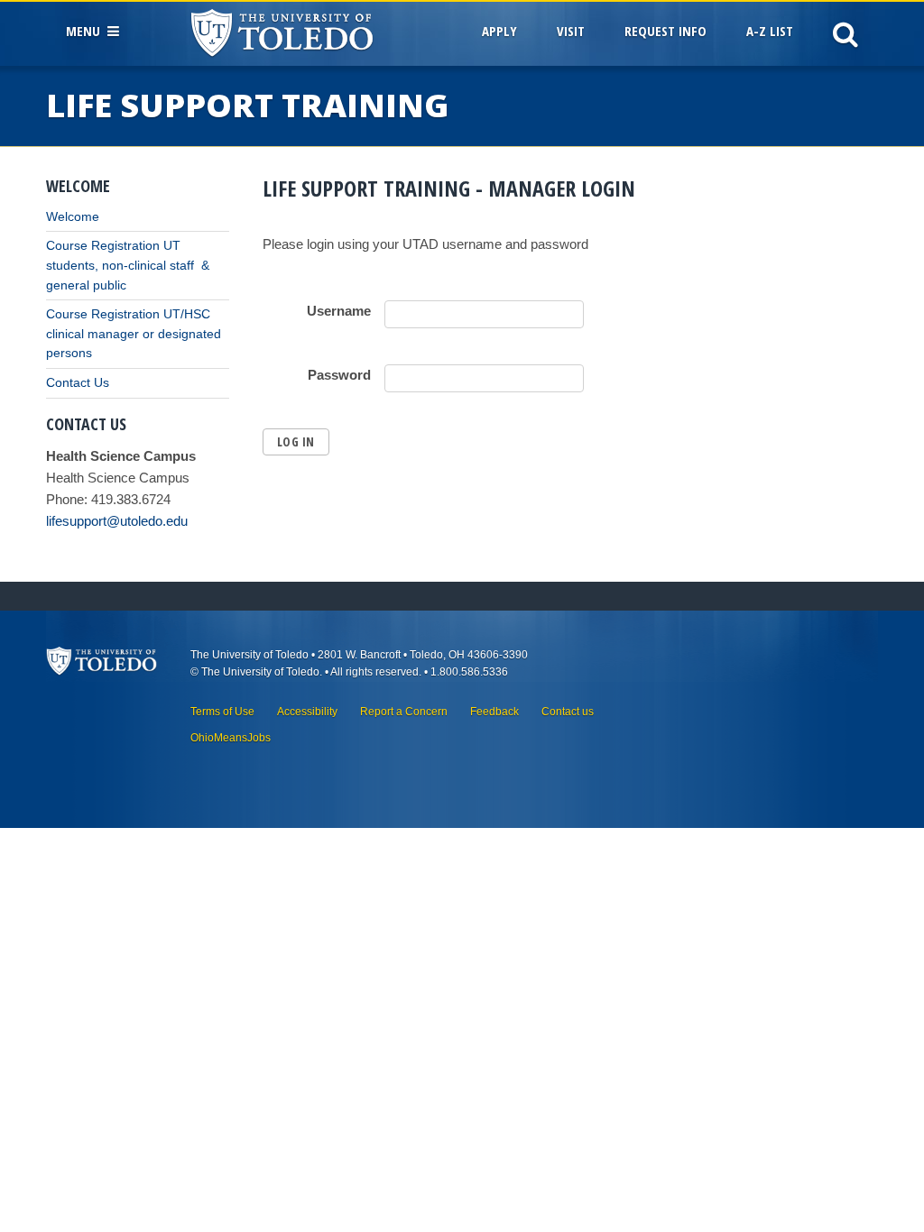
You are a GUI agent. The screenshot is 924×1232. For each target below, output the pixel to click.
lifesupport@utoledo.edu (117, 521)
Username (339, 310)
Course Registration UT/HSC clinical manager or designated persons (133, 334)
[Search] (845, 34)
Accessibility (307, 711)
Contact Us (77, 383)
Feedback (494, 711)
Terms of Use (222, 711)
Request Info (665, 31)
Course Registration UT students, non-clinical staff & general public (127, 265)
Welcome (72, 217)
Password (339, 374)
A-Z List (769, 31)
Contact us (567, 711)
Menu (86, 31)
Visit (571, 31)
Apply (499, 31)
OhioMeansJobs (230, 737)
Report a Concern (404, 711)
